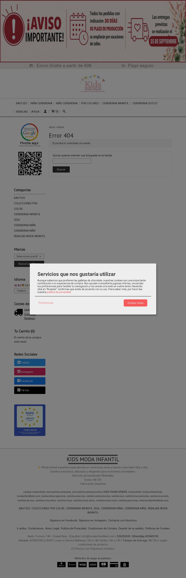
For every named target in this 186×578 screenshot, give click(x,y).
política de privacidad (59, 292)
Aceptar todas (135, 302)
